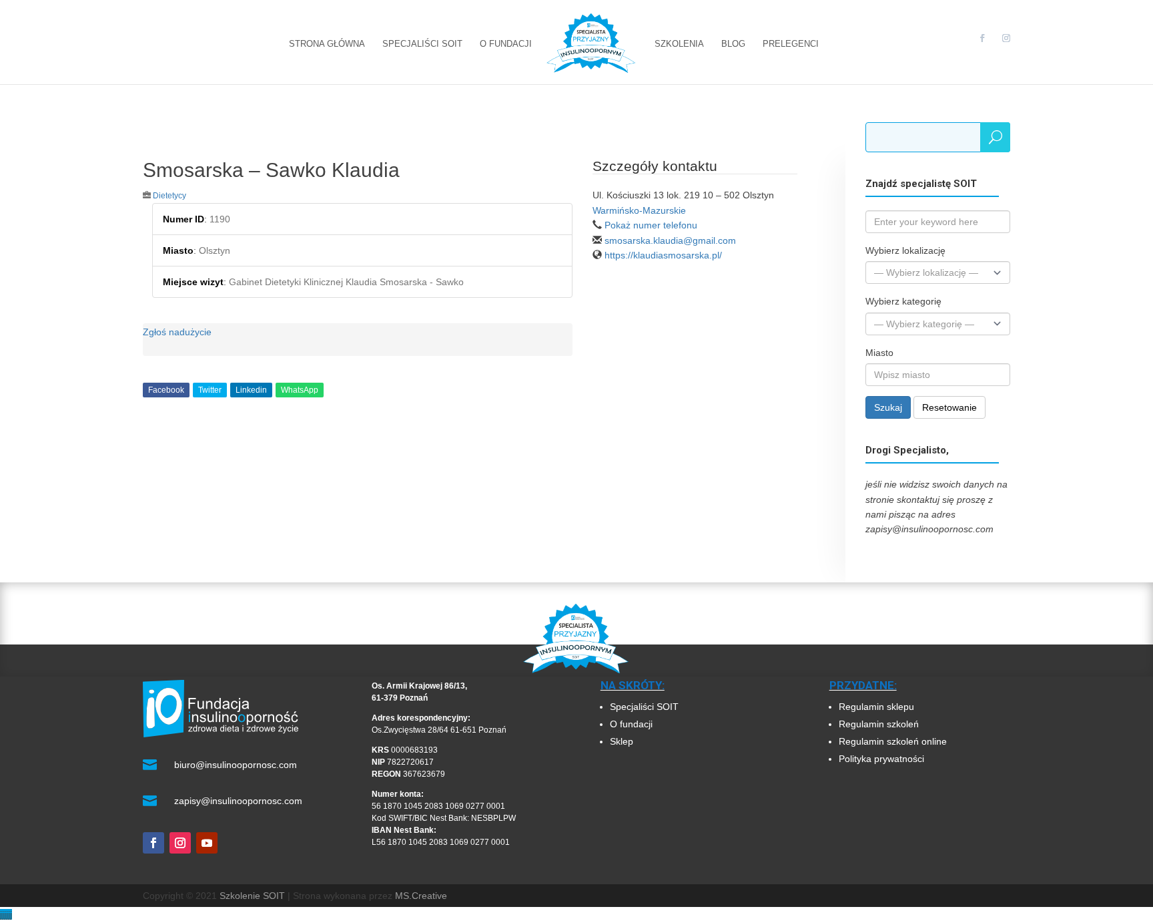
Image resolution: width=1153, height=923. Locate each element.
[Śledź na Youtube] (207, 843)
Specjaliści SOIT (644, 706)
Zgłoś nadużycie (177, 332)
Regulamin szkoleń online (893, 741)
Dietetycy (169, 195)
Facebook (166, 390)
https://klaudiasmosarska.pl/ (663, 255)
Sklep (621, 741)
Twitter (210, 390)
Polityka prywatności (881, 758)
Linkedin (251, 390)
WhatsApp (299, 390)
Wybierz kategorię (903, 301)
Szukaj (888, 407)
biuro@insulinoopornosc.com (235, 764)
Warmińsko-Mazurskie (639, 210)
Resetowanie (949, 407)
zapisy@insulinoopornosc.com (238, 800)
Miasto (879, 352)
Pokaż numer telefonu (651, 225)
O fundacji (631, 724)
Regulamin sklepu (876, 706)
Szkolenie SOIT (252, 895)
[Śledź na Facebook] (153, 843)
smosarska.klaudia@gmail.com (670, 240)
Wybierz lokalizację (905, 250)
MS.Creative (421, 895)
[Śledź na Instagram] (180, 843)
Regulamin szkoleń (880, 724)
